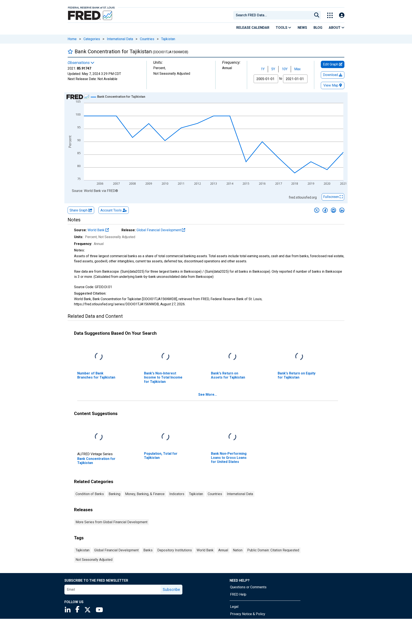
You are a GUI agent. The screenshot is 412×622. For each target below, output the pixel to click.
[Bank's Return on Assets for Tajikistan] (232, 357)
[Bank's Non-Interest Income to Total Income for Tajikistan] (165, 357)
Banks (148, 550)
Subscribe (171, 589)
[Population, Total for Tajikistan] (165, 437)
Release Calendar (252, 28)
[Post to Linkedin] (341, 210)
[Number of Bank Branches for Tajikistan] (98, 357)
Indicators (176, 494)
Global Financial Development (159, 230)
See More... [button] (207, 394)
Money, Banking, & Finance (145, 494)
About (335, 28)
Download (331, 75)
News (302, 28)
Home (72, 39)
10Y (285, 69)
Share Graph (79, 210)
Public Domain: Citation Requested (273, 550)
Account (111, 210)
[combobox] (272, 15)
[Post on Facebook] (325, 210)
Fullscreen (331, 197)
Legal (234, 607)
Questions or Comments (248, 587)
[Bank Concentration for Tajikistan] (98, 437)
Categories (91, 39)
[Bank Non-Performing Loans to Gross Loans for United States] (232, 437)
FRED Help (238, 594)
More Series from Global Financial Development (111, 522)
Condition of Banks (90, 494)
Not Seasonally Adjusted (94, 560)
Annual (223, 550)
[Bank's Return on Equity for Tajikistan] (299, 357)
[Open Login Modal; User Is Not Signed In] (341, 15)
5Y (273, 69)
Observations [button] (79, 63)
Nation (237, 550)
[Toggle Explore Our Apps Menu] (330, 15)
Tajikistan (168, 39)
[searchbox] (273, 15)
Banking (114, 494)
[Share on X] (316, 210)
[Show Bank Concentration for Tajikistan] (121, 96)
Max (297, 69)
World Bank (96, 230)
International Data (120, 39)
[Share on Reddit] (333, 210)
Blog (318, 28)
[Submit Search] (317, 15)
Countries (147, 39)
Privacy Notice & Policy (247, 614)
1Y (263, 69)
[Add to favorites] (70, 51)
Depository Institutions (174, 550)
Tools (282, 28)
